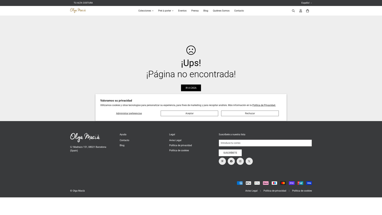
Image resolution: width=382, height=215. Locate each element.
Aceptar (189, 113)
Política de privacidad (180, 145)
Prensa (195, 10)
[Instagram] (240, 161)
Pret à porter (164, 10)
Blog (205, 10)
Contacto (239, 10)
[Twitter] (249, 161)
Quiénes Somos (221, 10)
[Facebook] (231, 161)
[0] (307, 10)
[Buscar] (293, 10)
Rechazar (250, 113)
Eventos (182, 10)
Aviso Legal (175, 140)
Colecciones (144, 10)
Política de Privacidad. (264, 105)
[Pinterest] (222, 161)
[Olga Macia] (78, 11)
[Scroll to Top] (376, 198)
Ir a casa (191, 87)
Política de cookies (179, 150)
